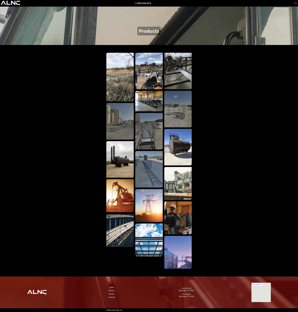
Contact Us (111, 297)
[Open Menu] (295, 3)
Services (111, 294)
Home (112, 287)
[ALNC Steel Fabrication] (37, 292)
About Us (111, 290)
